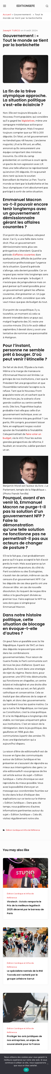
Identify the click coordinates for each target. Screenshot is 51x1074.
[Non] (47, 1063)
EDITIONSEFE (26, 5)
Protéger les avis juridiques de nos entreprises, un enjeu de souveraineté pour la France (24, 1040)
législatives (28, 120)
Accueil (7, 14)
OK (26, 1070)
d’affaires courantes (23, 254)
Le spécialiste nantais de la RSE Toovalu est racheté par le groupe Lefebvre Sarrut (25, 974)
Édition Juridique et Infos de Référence (23, 830)
